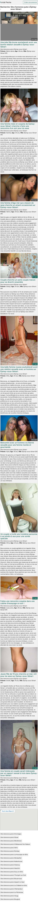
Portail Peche (5, 2)
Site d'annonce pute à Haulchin (10, 868)
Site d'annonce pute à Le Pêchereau (12, 892)
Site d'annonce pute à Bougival (10, 899)
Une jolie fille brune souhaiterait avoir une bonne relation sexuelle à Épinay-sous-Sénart (18, 44)
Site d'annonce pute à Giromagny (11, 834)
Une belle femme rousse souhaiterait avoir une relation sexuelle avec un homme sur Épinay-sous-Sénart (19, 369)
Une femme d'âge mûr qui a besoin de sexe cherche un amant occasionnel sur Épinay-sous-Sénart (17, 205)
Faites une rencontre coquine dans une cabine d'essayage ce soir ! (17, 602)
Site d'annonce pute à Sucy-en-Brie (12, 872)
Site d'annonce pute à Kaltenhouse (11, 861)
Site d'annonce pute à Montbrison (11, 841)
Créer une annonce (30, 2)
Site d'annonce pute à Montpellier (11, 858)
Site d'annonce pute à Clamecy (10, 865)
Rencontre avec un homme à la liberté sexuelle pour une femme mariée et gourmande (17, 445)
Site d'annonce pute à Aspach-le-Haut (12, 882)
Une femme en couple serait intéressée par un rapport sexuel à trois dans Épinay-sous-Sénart (19, 773)
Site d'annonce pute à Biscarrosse (11, 878)
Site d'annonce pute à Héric (9, 847)
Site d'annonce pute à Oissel (9, 837)
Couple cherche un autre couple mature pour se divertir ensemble (17, 281)
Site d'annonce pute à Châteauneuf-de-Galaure (15, 844)
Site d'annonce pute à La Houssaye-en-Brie (14, 854)
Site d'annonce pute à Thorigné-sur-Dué (13, 875)
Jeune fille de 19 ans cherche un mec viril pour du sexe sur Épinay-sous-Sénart (18, 675)
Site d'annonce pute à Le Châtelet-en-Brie (14, 885)
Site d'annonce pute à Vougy (9, 896)
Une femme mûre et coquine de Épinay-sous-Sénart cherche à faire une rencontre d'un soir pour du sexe (17, 126)
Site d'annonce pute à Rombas (10, 851)
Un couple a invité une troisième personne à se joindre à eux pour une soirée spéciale (18, 536)
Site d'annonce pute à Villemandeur (12, 889)
